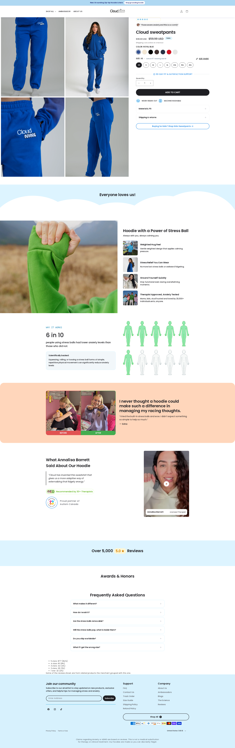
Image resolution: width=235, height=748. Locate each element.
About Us (162, 688)
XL (167, 65)
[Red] (169, 52)
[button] (143, 19)
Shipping (139, 43)
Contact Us (128, 692)
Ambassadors (165, 692)
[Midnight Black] (150, 52)
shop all (154, 716)
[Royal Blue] (138, 52)
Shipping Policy (130, 704)
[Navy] (162, 52)
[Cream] (144, 52)
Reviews (162, 704)
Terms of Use (63, 731)
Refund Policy (129, 708)
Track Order (129, 696)
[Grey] (175, 52)
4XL (190, 65)
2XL (174, 65)
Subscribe (109, 698)
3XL (182, 65)
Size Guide (128, 700)
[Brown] (156, 52)
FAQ (125, 688)
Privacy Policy (51, 731)
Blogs (160, 696)
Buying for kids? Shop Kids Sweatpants (171, 126)
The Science (164, 700)
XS (139, 65)
